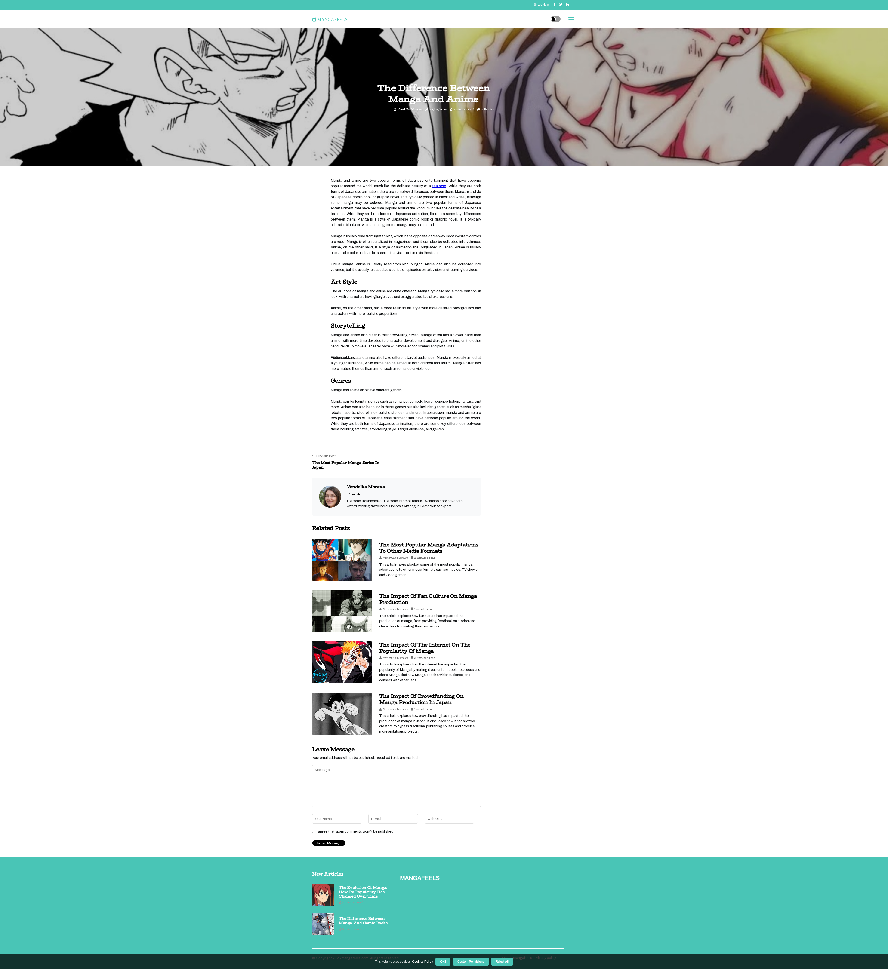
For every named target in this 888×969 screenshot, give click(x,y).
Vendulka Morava (410, 109)
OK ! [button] (443, 961)
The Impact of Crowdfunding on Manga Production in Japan (421, 699)
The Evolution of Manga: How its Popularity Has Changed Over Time (363, 892)
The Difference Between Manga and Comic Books (363, 920)
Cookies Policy (421, 961)
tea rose (439, 186)
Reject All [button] (502, 961)
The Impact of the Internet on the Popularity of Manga (424, 648)
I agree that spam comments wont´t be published (354, 831)
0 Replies (487, 109)
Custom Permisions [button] (470, 961)
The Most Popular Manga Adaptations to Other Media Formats (428, 548)
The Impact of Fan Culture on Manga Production (428, 599)
